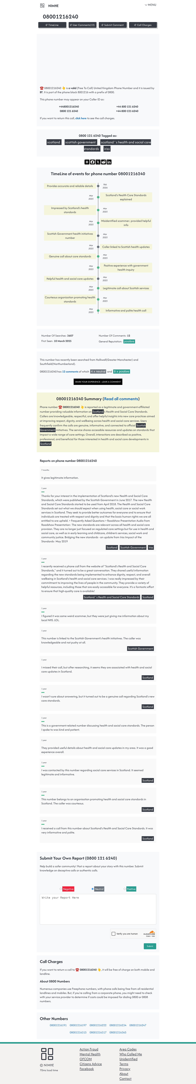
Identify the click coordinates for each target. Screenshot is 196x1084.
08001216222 (98, 1025)
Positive (131, 889)
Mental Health (90, 1054)
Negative (68, 889)
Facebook (87, 1068)
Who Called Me (130, 1054)
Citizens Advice (91, 1063)
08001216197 (78, 1025)
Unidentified (128, 1058)
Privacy (124, 1068)
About (123, 1073)
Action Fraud (89, 1049)
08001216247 (137, 1025)
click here (81, 118)
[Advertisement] (101, 61)
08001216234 (117, 1025)
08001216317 (98, 1032)
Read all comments (121, 399)
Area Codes (128, 1049)
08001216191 (58, 1025)
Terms (123, 1063)
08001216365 (117, 1032)
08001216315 (78, 1032)
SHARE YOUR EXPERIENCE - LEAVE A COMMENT (98, 381)
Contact (125, 1078)
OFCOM (86, 1058)
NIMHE (53, 5)
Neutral (99, 889)
